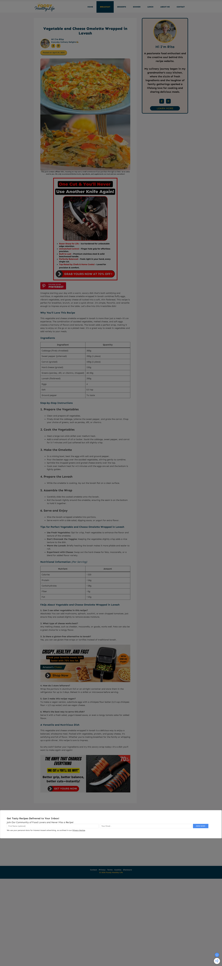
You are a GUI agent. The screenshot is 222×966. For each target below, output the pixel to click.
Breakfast (105, 7)
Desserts (121, 7)
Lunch (150, 7)
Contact (181, 7)
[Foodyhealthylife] (44, 7)
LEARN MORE (165, 108)
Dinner (136, 7)
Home (90, 7)
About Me (165, 7)
